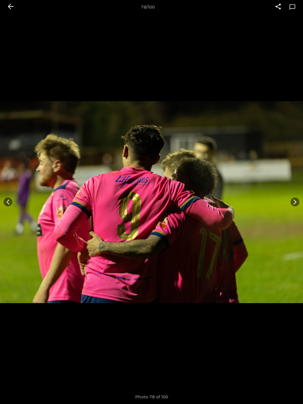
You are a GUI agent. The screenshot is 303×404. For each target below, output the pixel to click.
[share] (278, 7)
